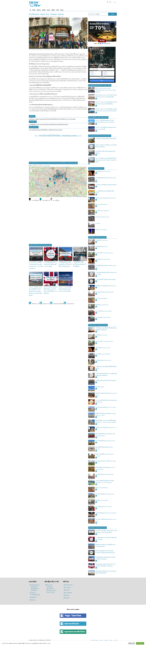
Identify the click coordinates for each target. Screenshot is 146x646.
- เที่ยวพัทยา (66, 595)
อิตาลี (57, 10)
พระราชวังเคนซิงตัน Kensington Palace (104, 494)
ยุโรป (36, 16)
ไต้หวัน (33, 10)
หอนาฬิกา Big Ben (99, 386)
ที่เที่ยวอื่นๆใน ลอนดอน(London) (98, 325)
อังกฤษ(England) (58, 16)
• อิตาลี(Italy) (33, 590)
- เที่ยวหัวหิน (66, 590)
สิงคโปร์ (43, 10)
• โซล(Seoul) (49, 586)
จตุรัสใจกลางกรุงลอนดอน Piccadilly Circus (105, 198)
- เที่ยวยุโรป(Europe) (34, 585)
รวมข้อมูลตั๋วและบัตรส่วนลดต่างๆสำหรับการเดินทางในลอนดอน (65, 264)
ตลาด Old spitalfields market (102, 217)
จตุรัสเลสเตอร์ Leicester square (102, 171)
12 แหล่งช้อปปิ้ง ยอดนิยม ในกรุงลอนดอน (105, 279)
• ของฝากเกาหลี (50, 592)
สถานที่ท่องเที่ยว (51, 16)
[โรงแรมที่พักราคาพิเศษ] (102, 44)
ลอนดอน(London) (40, 16)
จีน (30, 10)
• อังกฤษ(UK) (33, 586)
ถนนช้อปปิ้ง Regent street (101, 246)
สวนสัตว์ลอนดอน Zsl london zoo (103, 360)
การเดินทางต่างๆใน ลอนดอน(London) (99, 135)
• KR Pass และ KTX (51, 590)
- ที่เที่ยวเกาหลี (48, 585)
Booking (106, 640)
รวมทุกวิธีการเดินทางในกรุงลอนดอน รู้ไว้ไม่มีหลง (79, 264)
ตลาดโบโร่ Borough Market (102, 210)
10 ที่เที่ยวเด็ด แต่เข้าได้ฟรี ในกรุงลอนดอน (105, 380)
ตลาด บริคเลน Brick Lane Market (103, 311)
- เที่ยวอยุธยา (66, 597)
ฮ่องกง (48, 10)
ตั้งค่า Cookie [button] (131, 643)
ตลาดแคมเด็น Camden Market (102, 317)
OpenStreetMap (79, 196)
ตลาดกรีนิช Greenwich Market (102, 354)
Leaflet (73, 196)
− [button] (30, 171)
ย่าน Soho (97, 223)
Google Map (47, 165)
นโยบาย (115, 640)
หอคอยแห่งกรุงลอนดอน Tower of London (105, 407)
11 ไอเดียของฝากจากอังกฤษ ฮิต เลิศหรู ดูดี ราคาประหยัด (50, 264)
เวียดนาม (39, 10)
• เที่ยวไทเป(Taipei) (35, 594)
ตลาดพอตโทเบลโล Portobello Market (104, 292)
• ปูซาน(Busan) (50, 588)
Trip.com (101, 640)
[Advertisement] (58, 150)
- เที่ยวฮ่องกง (32, 600)
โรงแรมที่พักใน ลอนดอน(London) (98, 117)
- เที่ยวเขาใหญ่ (67, 587)
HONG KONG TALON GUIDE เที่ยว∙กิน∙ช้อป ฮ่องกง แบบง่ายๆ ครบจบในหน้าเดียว (105, 90)
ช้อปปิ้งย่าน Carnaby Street (101, 304)
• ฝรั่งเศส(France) (34, 588)
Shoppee (110, 640)
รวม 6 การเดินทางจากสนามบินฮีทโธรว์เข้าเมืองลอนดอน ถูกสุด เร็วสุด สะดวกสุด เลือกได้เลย (35, 291)
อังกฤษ (61, 10)
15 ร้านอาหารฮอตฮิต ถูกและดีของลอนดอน (106, 184)
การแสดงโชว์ (31, 16)
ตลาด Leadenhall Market (101, 204)
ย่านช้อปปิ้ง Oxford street (101, 240)
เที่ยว (62, 16)
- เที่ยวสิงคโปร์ (32, 597)
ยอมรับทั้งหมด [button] (140, 643)
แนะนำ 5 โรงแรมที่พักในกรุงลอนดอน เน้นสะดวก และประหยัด (65, 289)
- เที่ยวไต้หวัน (32, 593)
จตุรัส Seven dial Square (101, 229)
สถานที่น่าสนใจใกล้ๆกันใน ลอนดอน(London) (58, 135)
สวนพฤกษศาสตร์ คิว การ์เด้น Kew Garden (105, 461)
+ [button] (30, 169)
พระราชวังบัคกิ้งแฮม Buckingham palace (105, 440)
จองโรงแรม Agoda (94, 640)
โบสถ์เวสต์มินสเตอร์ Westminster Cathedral (105, 513)
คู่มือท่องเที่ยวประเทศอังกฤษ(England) (40, 245)
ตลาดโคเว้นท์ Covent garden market (104, 252)
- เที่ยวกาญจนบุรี (67, 592)
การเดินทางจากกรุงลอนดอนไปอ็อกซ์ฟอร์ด (105, 138)
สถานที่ (45, 16)
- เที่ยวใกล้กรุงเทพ (67, 585)
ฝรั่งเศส (53, 10)
